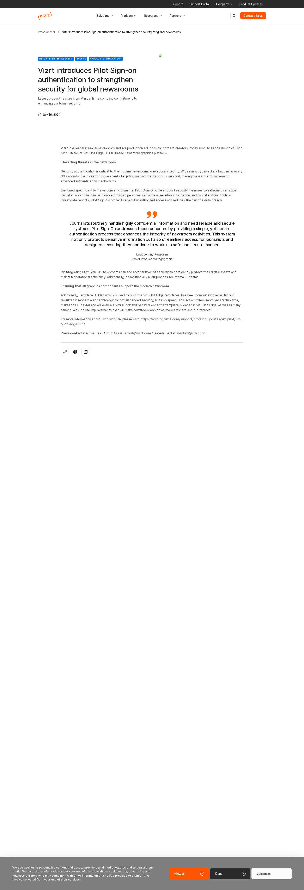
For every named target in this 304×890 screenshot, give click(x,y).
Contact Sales (253, 15)
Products (127, 15)
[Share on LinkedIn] (85, 352)
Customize (264, 873)
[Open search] (234, 15)
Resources (151, 15)
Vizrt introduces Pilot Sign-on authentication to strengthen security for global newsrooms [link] (121, 32)
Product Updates (251, 4)
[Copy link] (65, 352)
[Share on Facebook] (75, 352)
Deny (219, 873)
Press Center (46, 32)
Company (222, 4)
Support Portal (199, 4)
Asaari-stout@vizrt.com (132, 333)
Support (177, 4)
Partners (175, 15)
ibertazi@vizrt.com (192, 333)
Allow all (179, 873)
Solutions (103, 15)
